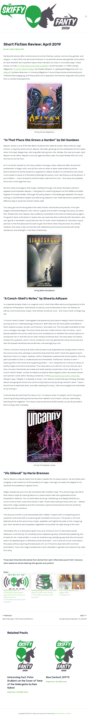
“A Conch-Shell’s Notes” (23, 69)
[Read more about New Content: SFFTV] (64, 656)
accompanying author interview (64, 376)
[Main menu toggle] (86, 16)
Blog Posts (11, 692)
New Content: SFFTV (58, 677)
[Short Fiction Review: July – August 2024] (72, 582)
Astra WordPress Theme (63, 713)
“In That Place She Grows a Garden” (33, 66)
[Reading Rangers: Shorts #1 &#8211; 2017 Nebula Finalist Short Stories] (44, 582)
